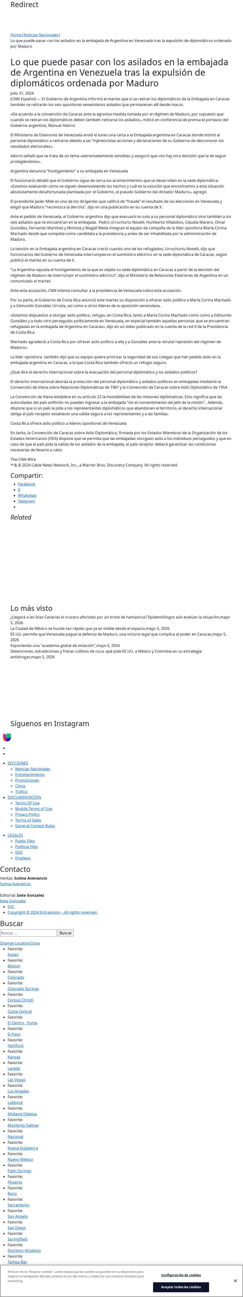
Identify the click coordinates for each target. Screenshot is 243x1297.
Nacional (15, 1136)
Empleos (23, 858)
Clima (20, 786)
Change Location (15, 943)
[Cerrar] (235, 1281)
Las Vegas (16, 1079)
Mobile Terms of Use (33, 808)
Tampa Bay (17, 1262)
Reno (12, 1193)
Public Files (25, 841)
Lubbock (15, 1102)
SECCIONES (18, 763)
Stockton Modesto (24, 1250)
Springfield (17, 1239)
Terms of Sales (28, 820)
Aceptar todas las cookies (181, 1287)
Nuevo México (20, 1159)
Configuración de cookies (181, 1275)
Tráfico (21, 791)
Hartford (15, 1045)
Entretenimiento (30, 774)
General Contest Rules (35, 825)
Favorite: (15, 948)
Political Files (26, 846)
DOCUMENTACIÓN (24, 797)
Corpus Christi (20, 1000)
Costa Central (20, 1011)
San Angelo (18, 1216)
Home (15, 34)
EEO (19, 852)
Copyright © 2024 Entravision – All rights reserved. (53, 912)
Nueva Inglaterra (23, 1148)
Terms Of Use (27, 803)
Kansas (14, 1057)
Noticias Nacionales (41, 34)
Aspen (13, 954)
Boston (14, 966)
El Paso (14, 1034)
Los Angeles (18, 1091)
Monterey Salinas (23, 1125)
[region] (121, 1281)
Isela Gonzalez (13, 901)
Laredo (14, 1068)
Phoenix (15, 1182)
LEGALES (15, 835)
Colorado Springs (23, 988)
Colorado (16, 977)
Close (35, 943)
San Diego (17, 1227)
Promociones (27, 780)
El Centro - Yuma (22, 1022)
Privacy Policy (27, 814)
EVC (11, 906)
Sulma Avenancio (15, 883)
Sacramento (18, 1205)
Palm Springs (19, 1170)
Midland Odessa (22, 1114)
